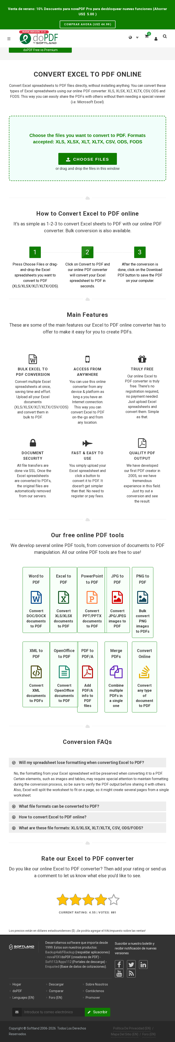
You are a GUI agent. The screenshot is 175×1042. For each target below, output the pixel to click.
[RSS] (131, 973)
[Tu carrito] (146, 35)
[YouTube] (119, 973)
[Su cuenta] (156, 37)
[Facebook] (119, 964)
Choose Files (90, 159)
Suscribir (98, 1012)
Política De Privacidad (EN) (132, 1028)
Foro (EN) (149, 1034)
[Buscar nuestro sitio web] (164, 35)
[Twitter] (131, 964)
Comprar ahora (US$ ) (87, 24)
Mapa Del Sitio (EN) (124, 1034)
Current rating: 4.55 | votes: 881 (87, 912)
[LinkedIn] (143, 964)
